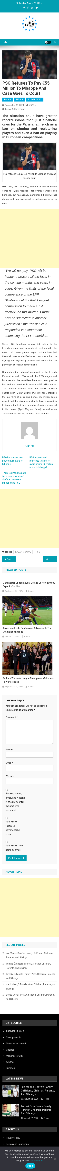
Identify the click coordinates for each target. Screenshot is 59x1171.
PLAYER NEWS (34, 99)
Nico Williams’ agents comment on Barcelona (51, 559)
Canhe (32, 105)
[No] (55, 1158)
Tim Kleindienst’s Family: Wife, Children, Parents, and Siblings (30, 976)
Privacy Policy (13, 1138)
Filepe (46, 1099)
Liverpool (10, 1068)
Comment (12, 717)
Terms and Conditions (17, 1144)
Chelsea (10, 1049)
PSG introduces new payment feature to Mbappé (12, 460)
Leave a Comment (15, 109)
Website (10, 776)
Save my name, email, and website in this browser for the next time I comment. (15, 801)
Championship (13, 1037)
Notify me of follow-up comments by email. (13, 827)
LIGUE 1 (19, 99)
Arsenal (10, 1062)
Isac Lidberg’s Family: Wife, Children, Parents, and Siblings (31, 986)
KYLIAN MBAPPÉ (23, 552)
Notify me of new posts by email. (14, 847)
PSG (38, 552)
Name (9, 749)
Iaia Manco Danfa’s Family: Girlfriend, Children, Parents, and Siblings (29, 955)
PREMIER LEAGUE (15, 1031)
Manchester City (14, 1056)
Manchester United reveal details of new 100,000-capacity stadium (29, 584)
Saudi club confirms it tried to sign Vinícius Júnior (11, 559)
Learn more (37, 1160)
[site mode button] (48, 42)
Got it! (30, 1165)
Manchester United (16, 1043)
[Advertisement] (29, 238)
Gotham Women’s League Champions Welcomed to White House (28, 680)
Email (9, 763)
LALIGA (7, 99)
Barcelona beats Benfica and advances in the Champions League (26, 630)
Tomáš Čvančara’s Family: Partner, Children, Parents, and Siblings (28, 965)
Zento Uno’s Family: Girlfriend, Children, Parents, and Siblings (30, 996)
